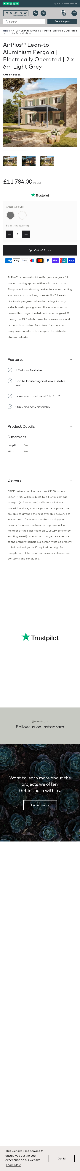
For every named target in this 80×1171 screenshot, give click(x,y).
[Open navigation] (74, 13)
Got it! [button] (62, 1158)
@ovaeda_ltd (40, 721)
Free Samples (62, 21)
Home (6, 30)
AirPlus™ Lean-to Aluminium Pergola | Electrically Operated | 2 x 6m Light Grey (44, 31)
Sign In (57, 3)
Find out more (40, 805)
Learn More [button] (13, 1165)
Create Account (70, 3)
